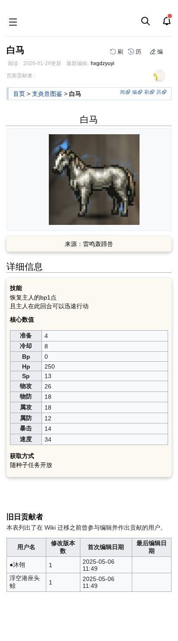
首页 (19, 93)
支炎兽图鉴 (47, 93)
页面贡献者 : (20, 76)
